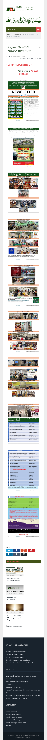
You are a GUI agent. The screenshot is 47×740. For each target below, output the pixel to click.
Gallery (8, 725)
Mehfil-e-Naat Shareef (13, 714)
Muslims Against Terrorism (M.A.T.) (17, 652)
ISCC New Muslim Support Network (14, 579)
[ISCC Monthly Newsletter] (15, 590)
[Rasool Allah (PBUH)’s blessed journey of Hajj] (15, 608)
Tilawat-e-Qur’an (11, 711)
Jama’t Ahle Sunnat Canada (15, 654)
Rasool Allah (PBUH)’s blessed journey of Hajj (15, 618)
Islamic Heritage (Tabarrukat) (16, 723)
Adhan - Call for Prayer (13, 720)
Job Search (9, 684)
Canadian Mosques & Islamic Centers (18, 660)
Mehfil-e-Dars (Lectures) (14, 717)
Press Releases (25, 58)
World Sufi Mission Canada (15, 657)
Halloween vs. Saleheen (14, 687)
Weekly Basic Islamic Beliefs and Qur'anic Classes (23, 695)
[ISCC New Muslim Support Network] (15, 571)
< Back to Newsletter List (19, 64)
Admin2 (10, 57)
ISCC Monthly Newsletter (12, 598)
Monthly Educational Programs (16, 698)
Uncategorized (36, 58)
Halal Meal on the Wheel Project (17, 682)
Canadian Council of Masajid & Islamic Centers (22, 663)
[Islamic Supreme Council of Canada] (23, 8)
